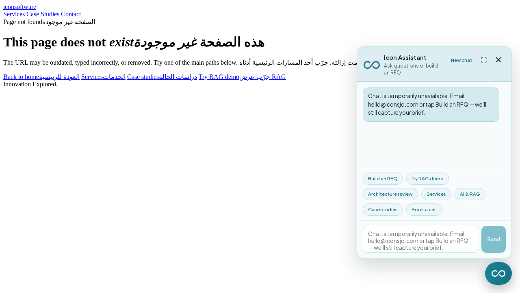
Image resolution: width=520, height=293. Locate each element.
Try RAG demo (428, 178)
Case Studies (42, 14)
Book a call (424, 209)
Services (14, 14)
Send (493, 239)
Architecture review (390, 194)
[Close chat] (498, 59)
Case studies (383, 209)
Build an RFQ (383, 178)
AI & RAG (470, 194)
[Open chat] (498, 273)
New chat (461, 60)
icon (19, 6)
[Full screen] (483, 59)
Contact (71, 14)
